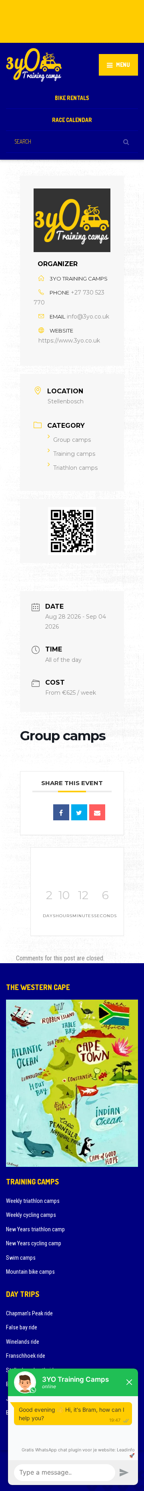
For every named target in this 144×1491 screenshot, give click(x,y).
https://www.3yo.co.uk (69, 340)
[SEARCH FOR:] (72, 141)
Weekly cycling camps (31, 1215)
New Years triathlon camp (35, 1229)
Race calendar (72, 119)
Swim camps (21, 1258)
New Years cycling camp (33, 1243)
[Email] (97, 812)
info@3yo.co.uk (88, 316)
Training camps (74, 453)
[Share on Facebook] (61, 812)
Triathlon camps (75, 467)
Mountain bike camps (30, 1272)
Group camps (72, 439)
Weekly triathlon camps (33, 1201)
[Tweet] (79, 812)
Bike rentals (72, 97)
